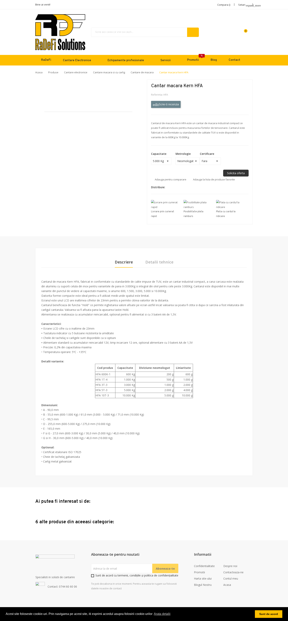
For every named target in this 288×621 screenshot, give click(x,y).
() (245, 30)
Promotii (199, 572)
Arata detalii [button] (162, 614)
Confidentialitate (204, 566)
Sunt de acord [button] (268, 614)
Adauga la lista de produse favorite (214, 179)
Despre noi (230, 566)
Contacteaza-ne (233, 572)
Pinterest (183, 187)
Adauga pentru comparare (170, 179)
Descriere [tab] (124, 262)
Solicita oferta (236, 173)
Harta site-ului (203, 578)
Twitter (177, 187)
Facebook (170, 187)
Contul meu (230, 578)
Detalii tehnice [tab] (159, 262)
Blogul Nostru (203, 585)
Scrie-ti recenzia (168, 104)
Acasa (227, 585)
